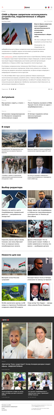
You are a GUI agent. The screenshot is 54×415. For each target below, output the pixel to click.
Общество (4, 111)
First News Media (6, 21)
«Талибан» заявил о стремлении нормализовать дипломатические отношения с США (12, 177)
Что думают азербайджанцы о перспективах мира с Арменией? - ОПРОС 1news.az (38, 393)
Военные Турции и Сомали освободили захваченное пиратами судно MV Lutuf (39, 150)
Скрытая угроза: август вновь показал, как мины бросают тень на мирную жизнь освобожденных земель (13, 243)
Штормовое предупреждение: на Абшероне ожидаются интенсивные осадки (13, 116)
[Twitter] (11, 89)
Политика (4, 100)
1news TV (4, 361)
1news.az (37, 406)
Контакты (4, 409)
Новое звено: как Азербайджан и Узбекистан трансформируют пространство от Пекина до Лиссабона (39, 213)
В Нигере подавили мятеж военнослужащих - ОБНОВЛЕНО (38, 116)
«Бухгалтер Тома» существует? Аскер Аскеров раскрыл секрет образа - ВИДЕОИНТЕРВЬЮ (26, 365)
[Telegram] (15, 89)
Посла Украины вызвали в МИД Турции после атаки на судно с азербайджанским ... (40, 105)
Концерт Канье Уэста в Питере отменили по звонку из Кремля (39, 279)
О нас (3, 408)
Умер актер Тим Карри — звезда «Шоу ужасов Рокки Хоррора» (40, 304)
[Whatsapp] (13, 89)
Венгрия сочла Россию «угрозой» (10, 279)
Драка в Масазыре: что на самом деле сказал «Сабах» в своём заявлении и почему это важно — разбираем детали (39, 243)
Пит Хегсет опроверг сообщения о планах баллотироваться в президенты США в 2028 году (39, 177)
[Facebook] (9, 89)
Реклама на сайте (6, 404)
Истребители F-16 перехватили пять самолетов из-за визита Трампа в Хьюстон (12, 151)
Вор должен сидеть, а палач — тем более (13, 104)
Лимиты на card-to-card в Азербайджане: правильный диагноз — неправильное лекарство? (13, 213)
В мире (3, 11)
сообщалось (8, 56)
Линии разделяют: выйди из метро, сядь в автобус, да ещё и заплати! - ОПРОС (12, 393)
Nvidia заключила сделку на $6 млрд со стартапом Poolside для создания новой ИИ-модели (14, 305)
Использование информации (9, 406)
